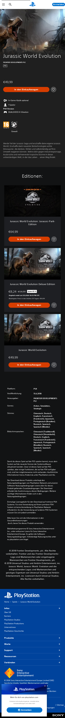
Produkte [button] (9, 638)
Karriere (7, 616)
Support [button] (8, 650)
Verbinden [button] (9, 662)
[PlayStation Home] (32, 4)
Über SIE (7, 612)
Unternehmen (10, 627)
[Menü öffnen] (3, 4)
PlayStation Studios (12, 619)
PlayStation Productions (14, 623)
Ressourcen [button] (10, 656)
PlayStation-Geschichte (14, 631)
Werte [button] (7, 644)
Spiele (14, 602)
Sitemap (60, 705)
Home (6, 602)
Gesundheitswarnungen (17, 520)
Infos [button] (6, 608)
